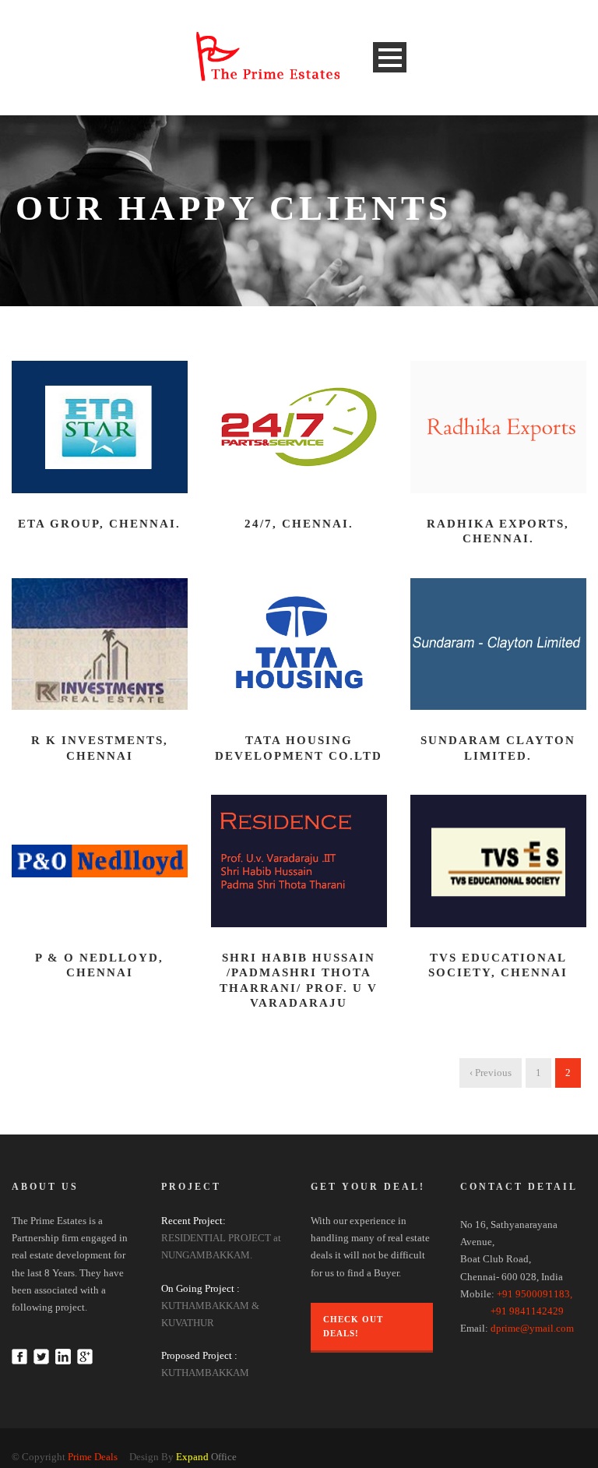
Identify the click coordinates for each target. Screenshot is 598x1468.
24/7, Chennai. (299, 523)
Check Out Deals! (353, 1326)
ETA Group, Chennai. (99, 523)
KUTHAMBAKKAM (205, 1372)
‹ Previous (491, 1072)
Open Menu (389, 57)
